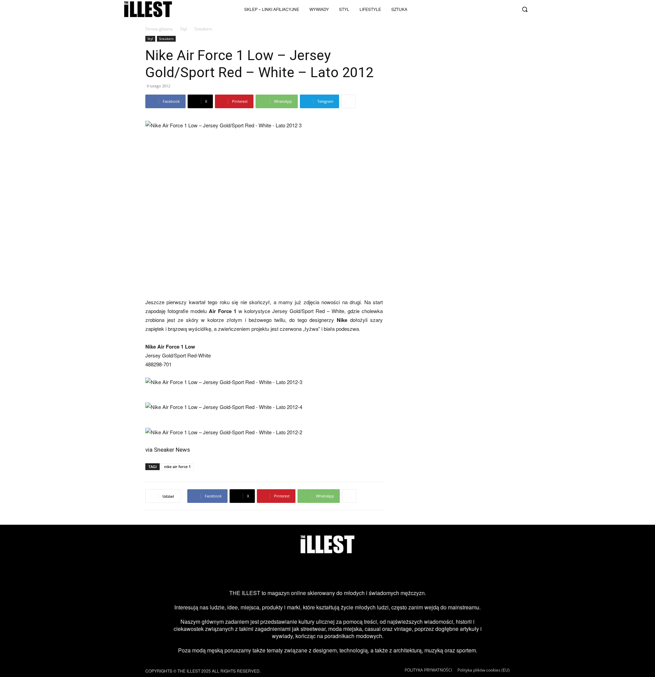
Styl (183, 29)
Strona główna (159, 29)
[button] (525, 9)
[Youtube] (487, 9)
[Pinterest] (338, 571)
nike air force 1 (177, 466)
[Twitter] (498, 9)
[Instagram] (464, 9)
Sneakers (166, 38)
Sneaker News (172, 449)
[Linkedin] (382, 571)
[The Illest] (148, 9)
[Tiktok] (476, 9)
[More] (348, 101)
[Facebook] (509, 9)
